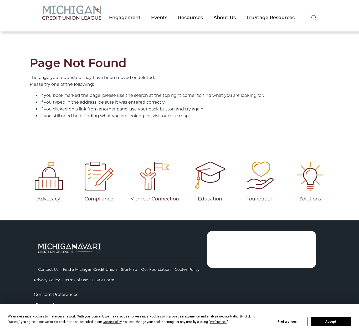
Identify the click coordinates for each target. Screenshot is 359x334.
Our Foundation (156, 269)
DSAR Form (103, 280)
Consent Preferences (56, 294)
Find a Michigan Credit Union (90, 269)
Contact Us (48, 269)
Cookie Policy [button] (112, 322)
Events (159, 18)
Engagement (125, 18)
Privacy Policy (47, 280)
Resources (190, 18)
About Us (224, 18)
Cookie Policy (187, 269)
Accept (330, 322)
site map (179, 115)
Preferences (287, 322)
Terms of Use (76, 280)
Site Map (129, 269)
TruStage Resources (270, 18)
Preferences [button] (218, 322)
